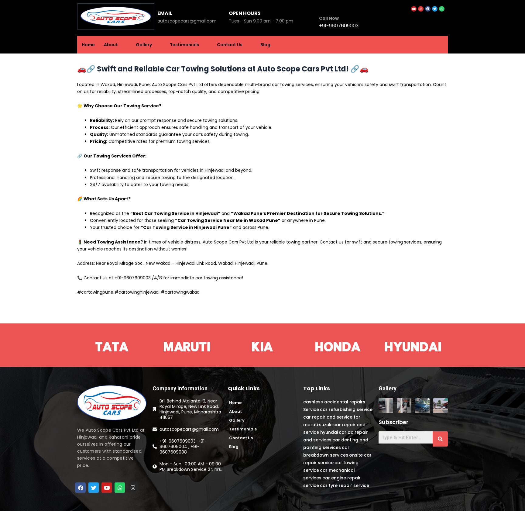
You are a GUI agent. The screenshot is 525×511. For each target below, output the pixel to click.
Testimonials (184, 45)
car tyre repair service (344, 485)
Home (88, 45)
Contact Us (229, 45)
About (111, 45)
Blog (265, 45)
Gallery (144, 45)
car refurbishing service (346, 409)
